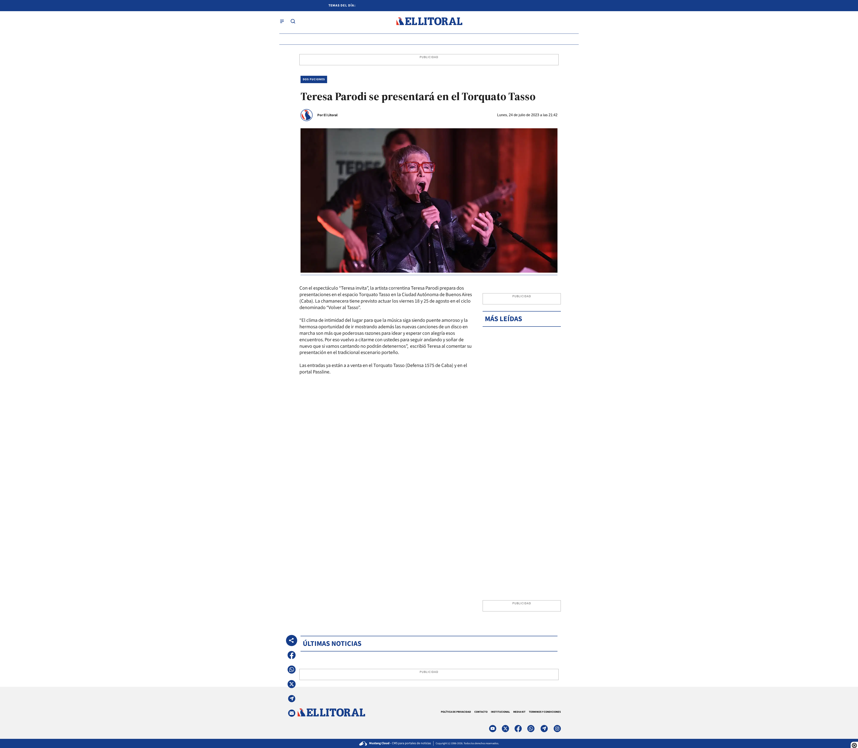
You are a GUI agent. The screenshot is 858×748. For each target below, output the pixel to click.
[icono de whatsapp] (530, 729)
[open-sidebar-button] (282, 21)
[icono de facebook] (518, 729)
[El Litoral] (429, 21)
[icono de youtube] (492, 729)
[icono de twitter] (505, 729)
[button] (291, 655)
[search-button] (293, 21)
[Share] (291, 640)
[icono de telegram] (544, 729)
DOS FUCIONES (314, 79)
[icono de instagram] (557, 729)
